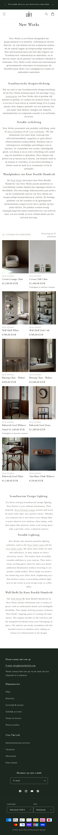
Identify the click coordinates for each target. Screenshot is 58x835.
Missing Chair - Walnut (13, 378)
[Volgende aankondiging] (53, 5)
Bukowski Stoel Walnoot (14, 425)
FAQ (8, 692)
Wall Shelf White (10, 330)
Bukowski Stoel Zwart (40, 425)
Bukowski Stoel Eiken (12, 476)
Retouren (10, 698)
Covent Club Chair (38, 279)
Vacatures (10, 749)
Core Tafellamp (36, 131)
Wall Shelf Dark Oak (39, 330)
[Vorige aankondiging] (5, 5)
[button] (4, 14)
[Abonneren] (45, 780)
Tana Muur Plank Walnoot (41, 476)
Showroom (11, 756)
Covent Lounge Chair (12, 279)
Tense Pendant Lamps (24, 510)
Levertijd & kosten (15, 705)
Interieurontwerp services (18, 743)
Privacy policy (12, 725)
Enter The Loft (24, 830)
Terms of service (14, 718)
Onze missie (11, 763)
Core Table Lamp (14, 549)
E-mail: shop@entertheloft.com (20, 665)
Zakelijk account (14, 711)
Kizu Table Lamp (36, 545)
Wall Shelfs (16, 180)
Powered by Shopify (38, 830)
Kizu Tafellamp (15, 131)
